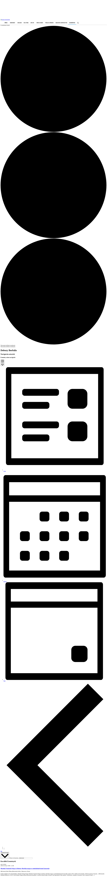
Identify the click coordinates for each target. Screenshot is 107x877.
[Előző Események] (54, 847)
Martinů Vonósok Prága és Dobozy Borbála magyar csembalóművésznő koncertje (25, 868)
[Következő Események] (4, 848)
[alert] (53, 345)
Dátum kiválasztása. (14, 858)
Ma (1, 851)
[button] (78, 22)
